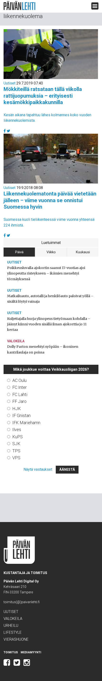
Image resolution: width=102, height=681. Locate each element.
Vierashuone (16, 639)
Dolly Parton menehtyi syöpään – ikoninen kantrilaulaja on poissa (42, 349)
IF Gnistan (21, 415)
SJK (16, 443)
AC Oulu (19, 380)
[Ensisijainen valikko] (94, 6)
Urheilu (11, 625)
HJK (16, 408)
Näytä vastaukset (37, 469)
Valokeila (15, 341)
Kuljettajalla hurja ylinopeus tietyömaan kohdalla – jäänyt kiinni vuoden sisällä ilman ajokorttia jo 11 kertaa (48, 324)
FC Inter (19, 387)
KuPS (17, 436)
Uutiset (9, 83)
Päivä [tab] (19, 252)
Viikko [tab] (51, 252)
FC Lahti (19, 394)
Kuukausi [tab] (83, 252)
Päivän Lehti (19, 5)
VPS (16, 457)
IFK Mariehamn (26, 422)
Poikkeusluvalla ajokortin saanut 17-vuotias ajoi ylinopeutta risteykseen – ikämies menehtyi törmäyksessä (46, 273)
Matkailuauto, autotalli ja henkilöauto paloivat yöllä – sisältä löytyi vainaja (50, 299)
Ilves (16, 429)
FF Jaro (19, 401)
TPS (16, 450)
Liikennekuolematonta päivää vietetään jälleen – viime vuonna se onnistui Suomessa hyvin (50, 200)
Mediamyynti (31, 652)
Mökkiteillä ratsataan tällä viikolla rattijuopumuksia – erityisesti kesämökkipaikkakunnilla (43, 95)
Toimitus (11, 652)
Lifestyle (13, 632)
